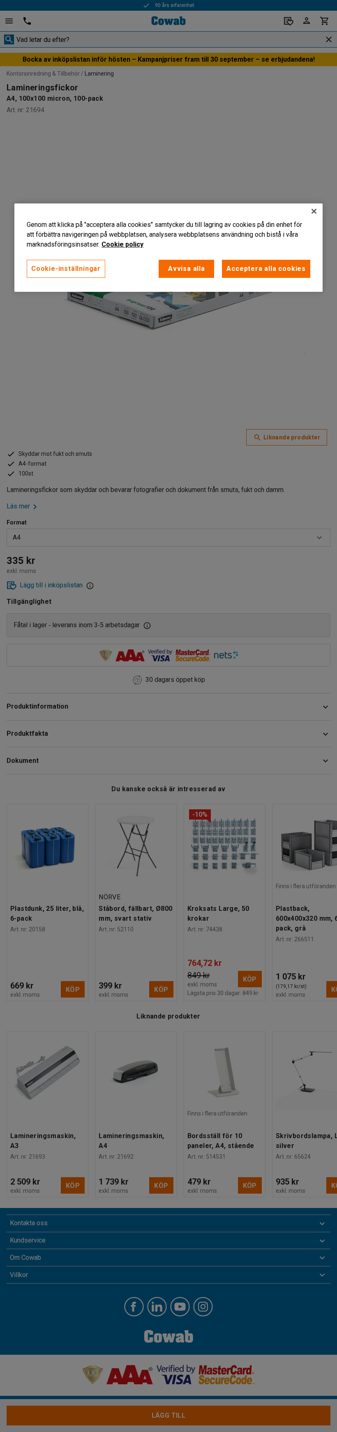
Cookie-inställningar (66, 269)
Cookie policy (122, 244)
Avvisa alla (186, 269)
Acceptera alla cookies (266, 269)
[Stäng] (314, 211)
